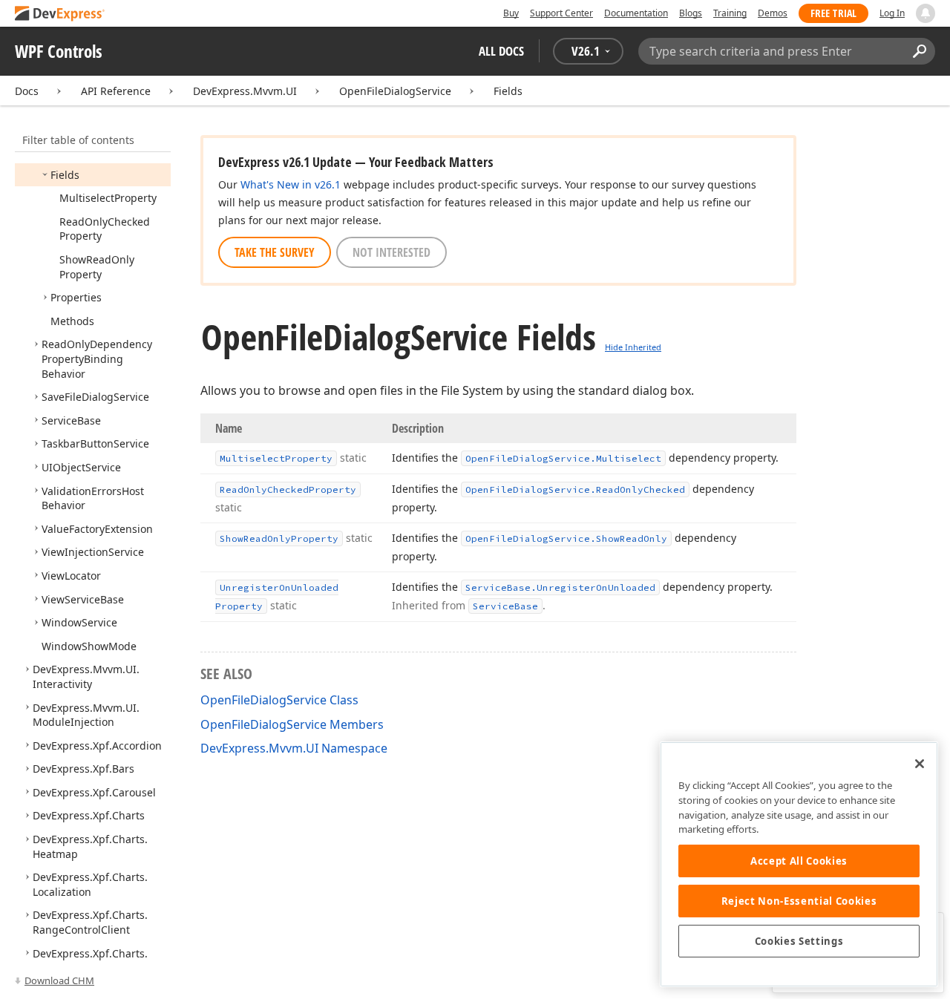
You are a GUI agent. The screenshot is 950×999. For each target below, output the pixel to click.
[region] (799, 864)
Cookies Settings (799, 941)
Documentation (636, 13)
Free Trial (833, 13)
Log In (892, 13)
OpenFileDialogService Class (279, 700)
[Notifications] (925, 13)
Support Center (561, 13)
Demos (772, 13)
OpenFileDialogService (395, 91)
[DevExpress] (60, 14)
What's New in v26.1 (290, 184)
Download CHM (59, 980)
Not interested (391, 252)
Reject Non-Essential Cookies (799, 901)
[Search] (919, 51)
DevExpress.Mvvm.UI (245, 91)
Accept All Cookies (799, 861)
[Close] (919, 763)
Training (730, 13)
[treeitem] (64, 175)
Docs (27, 91)
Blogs (690, 13)
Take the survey (275, 252)
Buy (511, 13)
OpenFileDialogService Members (292, 724)
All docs (501, 50)
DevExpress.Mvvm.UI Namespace (293, 748)
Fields (508, 91)
